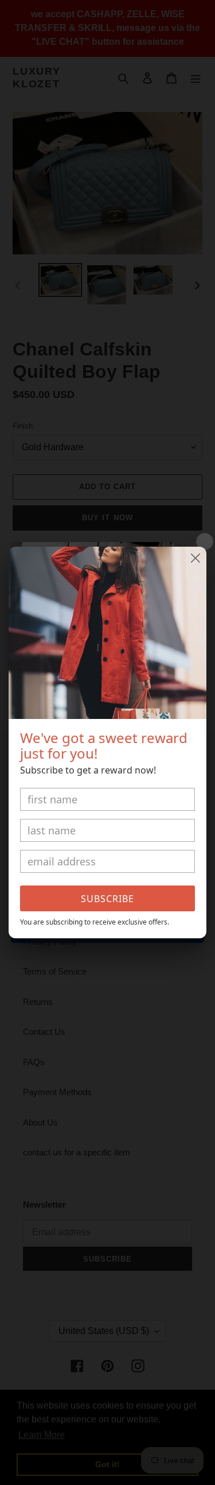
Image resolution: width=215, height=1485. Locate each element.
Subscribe (107, 898)
